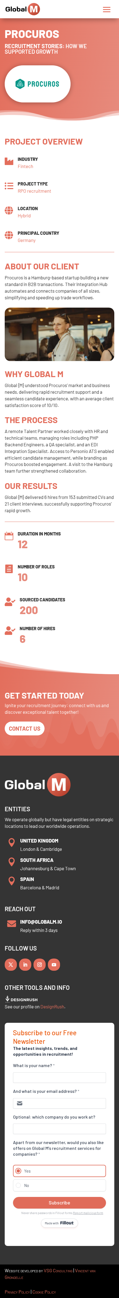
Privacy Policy (17, 1291)
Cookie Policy (44, 1291)
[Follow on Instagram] (39, 965)
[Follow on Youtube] (54, 965)
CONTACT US (24, 728)
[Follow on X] (11, 965)
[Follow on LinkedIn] (25, 965)
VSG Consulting (58, 1270)
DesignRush (52, 1006)
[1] (59, 359)
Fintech (25, 166)
